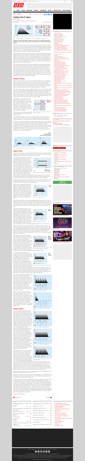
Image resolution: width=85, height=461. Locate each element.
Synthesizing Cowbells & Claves (60, 81)
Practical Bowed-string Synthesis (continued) (62, 94)
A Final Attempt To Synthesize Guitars (61, 68)
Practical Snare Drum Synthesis (59, 75)
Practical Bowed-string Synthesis (60, 93)
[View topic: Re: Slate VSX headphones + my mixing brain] (30, 408)
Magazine (29, 10)
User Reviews (57, 419)
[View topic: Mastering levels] (51, 422)
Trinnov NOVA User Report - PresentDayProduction (61, 242)
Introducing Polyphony (58, 56)
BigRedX (14, 419)
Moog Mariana (56, 172)
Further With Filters (57, 37)
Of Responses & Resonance (59, 38)
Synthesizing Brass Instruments (60, 63)
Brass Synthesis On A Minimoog (60, 64)
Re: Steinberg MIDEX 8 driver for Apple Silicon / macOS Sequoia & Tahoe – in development (21, 403)
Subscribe (25, 1)
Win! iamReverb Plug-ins (58, 123)
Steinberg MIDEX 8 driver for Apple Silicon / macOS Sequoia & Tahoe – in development (42, 403)
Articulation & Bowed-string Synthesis (61, 95)
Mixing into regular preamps (38, 412)
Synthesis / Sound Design (25, 20)
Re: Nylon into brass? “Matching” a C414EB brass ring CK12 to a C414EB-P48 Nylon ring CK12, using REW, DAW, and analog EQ (21, 422)
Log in (14, 1)
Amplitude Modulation (58, 44)
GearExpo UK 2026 (56, 228)
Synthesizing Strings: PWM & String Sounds (62, 91)
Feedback (57, 424)
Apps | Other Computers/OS (60, 413)
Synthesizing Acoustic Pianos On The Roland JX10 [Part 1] (63, 84)
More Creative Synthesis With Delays (60, 109)
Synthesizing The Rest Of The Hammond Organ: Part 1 (62, 104)
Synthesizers (16, 20)
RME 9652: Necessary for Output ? (39, 408)
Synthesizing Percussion (58, 70)
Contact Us (34, 449)
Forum (23, 10)
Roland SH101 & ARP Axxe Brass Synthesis (61, 65)
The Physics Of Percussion (59, 34)
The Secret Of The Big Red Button (60, 111)
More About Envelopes (58, 41)
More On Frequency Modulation (59, 46)
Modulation (56, 43)
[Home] (18, 5)
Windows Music (58, 410)
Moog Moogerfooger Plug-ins (59, 174)
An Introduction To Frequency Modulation (61, 45)
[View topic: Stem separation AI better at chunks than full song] (51, 419)
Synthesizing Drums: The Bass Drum (60, 72)
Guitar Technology (58, 407)
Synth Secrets (34, 20)
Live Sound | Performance (60, 414)
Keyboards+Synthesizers (16, 416)
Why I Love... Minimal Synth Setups (60, 168)
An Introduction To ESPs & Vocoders (60, 49)
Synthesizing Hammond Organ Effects (61, 102)
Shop (29, 1)
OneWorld (14, 405)
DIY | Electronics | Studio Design (61, 415)
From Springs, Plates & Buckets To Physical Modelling (62, 59)
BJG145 (14, 414)
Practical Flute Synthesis (58, 98)
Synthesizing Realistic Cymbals (59, 77)
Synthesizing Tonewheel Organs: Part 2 (61, 101)
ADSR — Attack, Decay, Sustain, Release (61, 115)
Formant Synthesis (57, 61)
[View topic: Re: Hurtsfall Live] (30, 418)
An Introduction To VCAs (58, 42)
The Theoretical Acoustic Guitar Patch (60, 67)
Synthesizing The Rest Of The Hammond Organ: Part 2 (62, 106)
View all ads (56, 148)
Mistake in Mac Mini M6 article (39, 417)
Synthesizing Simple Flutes (59, 97)
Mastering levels (36, 422)
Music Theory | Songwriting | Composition (63, 418)
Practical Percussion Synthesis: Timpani (61, 71)
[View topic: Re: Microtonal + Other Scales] (30, 413)
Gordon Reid (16, 22)
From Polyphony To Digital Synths (60, 57)
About (29, 449)
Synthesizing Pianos (57, 82)
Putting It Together (18, 308)
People (50, 10)
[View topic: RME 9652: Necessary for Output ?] (51, 408)
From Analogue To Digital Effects (60, 107)
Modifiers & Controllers (58, 35)
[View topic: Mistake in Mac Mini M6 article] (51, 417)
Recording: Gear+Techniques (17, 425)
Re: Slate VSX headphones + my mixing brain (21, 408)
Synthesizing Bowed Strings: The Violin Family (62, 92)
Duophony (56, 55)
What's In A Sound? (57, 33)
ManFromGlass (15, 410)
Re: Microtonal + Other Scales (19, 413)
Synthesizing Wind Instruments (59, 62)
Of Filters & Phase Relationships (60, 36)
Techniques (43, 10)
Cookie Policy (39, 449)
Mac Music (14, 406)
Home (14, 10)
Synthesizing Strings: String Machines (61, 89)
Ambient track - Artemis (38, 405)
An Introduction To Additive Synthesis (61, 47)
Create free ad (62, 148)
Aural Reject (15, 424)
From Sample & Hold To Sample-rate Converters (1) (62, 51)
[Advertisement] (62, 193)
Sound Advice (57, 10)
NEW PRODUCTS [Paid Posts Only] (62, 408)
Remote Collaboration (59, 421)
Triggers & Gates (17, 151)
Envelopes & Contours (19, 78)
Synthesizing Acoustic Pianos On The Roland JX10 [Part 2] (63, 86)
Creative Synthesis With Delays (59, 108)
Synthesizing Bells (57, 80)
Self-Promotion (58, 422)
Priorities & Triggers (58, 54)
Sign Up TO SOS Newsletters (62, 182)
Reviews (36, 10)
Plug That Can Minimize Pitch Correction (41, 410)
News (18, 10)
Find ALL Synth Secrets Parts (19, 394)
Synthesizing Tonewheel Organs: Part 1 (61, 100)
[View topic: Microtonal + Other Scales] (51, 415)
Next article (47, 397)
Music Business (67, 10)
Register (19, 1)
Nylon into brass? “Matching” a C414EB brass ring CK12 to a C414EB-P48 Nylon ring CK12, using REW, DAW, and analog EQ (42, 424)
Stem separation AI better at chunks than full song (42, 419)
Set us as (37, 14)
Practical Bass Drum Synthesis (59, 73)
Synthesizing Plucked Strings (59, 66)
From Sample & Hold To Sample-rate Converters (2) (62, 53)
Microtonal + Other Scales (38, 415)
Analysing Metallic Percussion (59, 76)
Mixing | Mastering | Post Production (18, 411)
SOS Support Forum (59, 425)
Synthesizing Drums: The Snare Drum (60, 74)
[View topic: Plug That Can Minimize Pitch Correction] (51, 410)
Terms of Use (54, 449)
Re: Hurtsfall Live (16, 418)
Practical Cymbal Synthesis (59, 79)
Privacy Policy (48, 449)
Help (33, 1)
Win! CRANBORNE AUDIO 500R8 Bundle (61, 124)
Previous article (18, 397)
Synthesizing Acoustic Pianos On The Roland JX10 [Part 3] (63, 88)
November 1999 (49, 22)
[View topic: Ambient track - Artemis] (51, 406)
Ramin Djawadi (56, 170)
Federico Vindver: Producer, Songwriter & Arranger (61, 177)
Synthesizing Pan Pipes (58, 96)
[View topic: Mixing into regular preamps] (51, 412)
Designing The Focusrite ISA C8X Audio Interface (61, 215)
